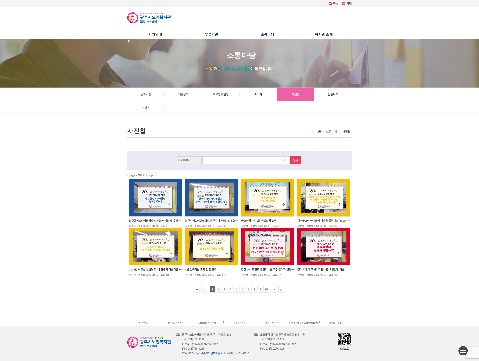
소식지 (258, 94)
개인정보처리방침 (175, 322)
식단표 (146, 107)
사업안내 (155, 34)
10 (266, 289)
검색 (295, 160)
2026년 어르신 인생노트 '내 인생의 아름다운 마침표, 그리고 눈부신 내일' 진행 (155, 269)
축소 (335, 3)
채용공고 (183, 94)
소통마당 (267, 34)
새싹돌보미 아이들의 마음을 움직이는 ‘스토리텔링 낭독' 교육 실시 (323, 220)
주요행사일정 (221, 94)
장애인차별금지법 (271, 322)
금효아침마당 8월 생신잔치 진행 (259, 220)
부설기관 (211, 34)
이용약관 (143, 322)
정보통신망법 (239, 322)
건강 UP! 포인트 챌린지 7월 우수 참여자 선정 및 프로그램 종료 (267, 269)
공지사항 (146, 94)
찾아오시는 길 (335, 322)
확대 (349, 3)
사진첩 (296, 94)
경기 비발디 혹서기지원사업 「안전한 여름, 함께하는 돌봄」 (323, 269)
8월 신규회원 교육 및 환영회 (200, 269)
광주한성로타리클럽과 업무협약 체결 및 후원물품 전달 (155, 220)
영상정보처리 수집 (207, 322)
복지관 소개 (324, 34)
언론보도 (333, 94)
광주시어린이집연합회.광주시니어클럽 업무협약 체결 (211, 220)
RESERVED (242, 353)
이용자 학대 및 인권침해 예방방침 (303, 322)
